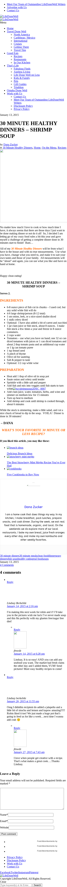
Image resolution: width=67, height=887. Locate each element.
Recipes (18, 56)
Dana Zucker (10, 144)
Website (4, 827)
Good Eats (12, 53)
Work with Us (14, 93)
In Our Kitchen (22, 62)
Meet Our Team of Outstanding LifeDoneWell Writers (36, 4)
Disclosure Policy (23, 105)
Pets (16, 81)
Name (4, 814)
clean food (42, 555)
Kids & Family (22, 78)
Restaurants (20, 59)
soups (45, 558)
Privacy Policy (22, 109)
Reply (10, 582)
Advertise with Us (17, 7)
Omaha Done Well (17, 90)
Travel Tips (20, 50)
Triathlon (19, 87)
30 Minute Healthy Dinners (17, 147)
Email (4, 821)
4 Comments (7, 565)
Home (10, 28)
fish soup (13, 558)
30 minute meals (28, 555)
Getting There (21, 46)
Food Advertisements (46, 841)
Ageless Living (22, 71)
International (20, 40)
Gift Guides (20, 84)
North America (22, 34)
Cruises (18, 43)
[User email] (33, 549)
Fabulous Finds (22, 68)
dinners (52, 555)
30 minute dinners (9, 555)
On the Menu (49, 147)
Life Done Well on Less (27, 74)
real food (37, 558)
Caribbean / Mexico (24, 37)
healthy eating (25, 558)
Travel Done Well (16, 31)
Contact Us (13, 10)
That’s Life (13, 65)
